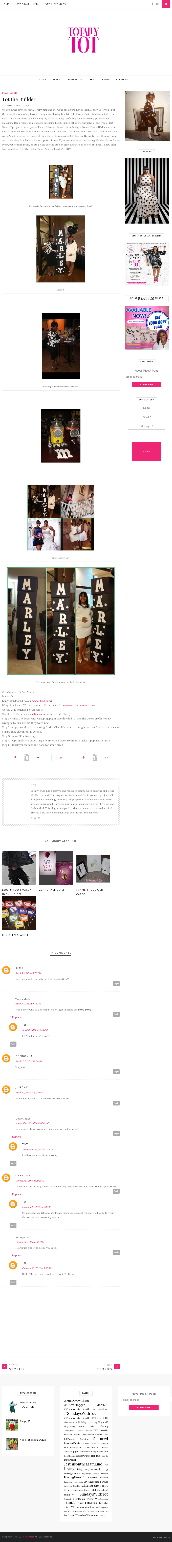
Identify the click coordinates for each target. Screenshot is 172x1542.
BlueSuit (82, 1426)
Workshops (92, 1515)
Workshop (80, 1515)
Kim (106, 1465)
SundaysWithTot (93, 1494)
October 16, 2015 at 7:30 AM (37, 1207)
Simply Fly (26, 1421)
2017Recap (96, 1418)
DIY (4, 93)
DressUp (103, 1430)
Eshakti (77, 1434)
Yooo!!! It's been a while (33, 1439)
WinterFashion (79, 1511)
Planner (104, 1474)
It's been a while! (16, 934)
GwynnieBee (85, 1451)
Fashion (84, 1439)
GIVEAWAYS (91, 1447)
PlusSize (92, 1477)
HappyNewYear (100, 1451)
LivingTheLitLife (91, 1469)
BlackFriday (92, 1422)
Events (105, 79)
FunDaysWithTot (72, 1447)
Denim (80, 1430)
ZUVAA (101, 1515)
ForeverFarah (72, 1443)
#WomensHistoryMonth (76, 1418)
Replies (16, 1017)
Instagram (21, 4)
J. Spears (22, 1087)
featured (100, 1438)
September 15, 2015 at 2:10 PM (38, 1149)
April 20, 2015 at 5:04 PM (28, 1092)
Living (69, 1468)
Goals (105, 1447)
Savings (104, 1481)
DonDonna (24, 1056)
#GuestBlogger (74, 1405)
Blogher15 (103, 1422)
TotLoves (91, 1503)
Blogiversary (69, 1426)
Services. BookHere (72, 1486)
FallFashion (69, 1439)
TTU (73, 1507)
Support (67, 1499)
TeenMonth (79, 1499)
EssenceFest (88, 1434)
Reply (116, 984)
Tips (91, 79)
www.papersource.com (80, 705)
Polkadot (104, 1478)
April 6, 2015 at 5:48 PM (35, 1030)
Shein (97, 1485)
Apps (75, 1422)
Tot (33, 785)
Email (37, 4)
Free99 (86, 1443)
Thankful (70, 1503)
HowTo (104, 1456)
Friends (104, 1443)
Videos (80, 1507)
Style (56, 79)
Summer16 (69, 1494)
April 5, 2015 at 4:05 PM (28, 1003)
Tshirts (67, 1507)
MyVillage (86, 1474)
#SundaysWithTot (80, 1413)
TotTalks (103, 1503)
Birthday (81, 1422)
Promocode (78, 1482)
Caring (104, 1426)
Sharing (12, 93)
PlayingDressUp (74, 1477)
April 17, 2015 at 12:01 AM (28, 1061)
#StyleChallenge (100, 1409)
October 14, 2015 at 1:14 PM (29, 1241)
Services (122, 79)
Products (68, 1482)
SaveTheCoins (91, 1481)
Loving (103, 1469)
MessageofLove (72, 1473)
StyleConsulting (100, 1490)
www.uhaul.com (41, 701)
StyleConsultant (81, 1490)
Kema (19, 968)
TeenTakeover (101, 1499)
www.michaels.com (34, 714)
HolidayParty (83, 1455)
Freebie (95, 1443)
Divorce (88, 1430)
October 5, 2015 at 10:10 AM (30, 1180)
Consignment (70, 1430)
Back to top (160, 1537)
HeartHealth (69, 1456)
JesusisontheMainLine (83, 1464)
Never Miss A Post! (147, 370)
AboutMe (68, 1422)
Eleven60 (68, 1434)
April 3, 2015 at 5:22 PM (28, 973)
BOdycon (93, 1426)
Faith (105, 1434)
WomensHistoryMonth (98, 1511)
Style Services (55, 4)
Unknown (23, 1175)
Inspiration (74, 79)
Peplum (96, 1474)
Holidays (95, 1455)
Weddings (90, 1507)
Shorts (105, 1486)
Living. (79, 1469)
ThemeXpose (28, 1536)
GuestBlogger (71, 1451)
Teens (90, 1499)
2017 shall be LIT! (53, 889)
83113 (105, 1418)
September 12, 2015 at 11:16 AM (32, 1122)
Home (6, 4)
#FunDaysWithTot (76, 1401)
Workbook (69, 1515)
